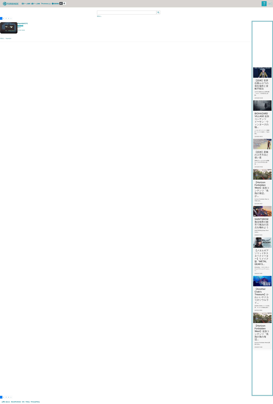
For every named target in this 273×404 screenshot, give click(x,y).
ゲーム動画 (27, 3)
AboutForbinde (16, 402)
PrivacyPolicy (35, 402)
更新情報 (56, 3)
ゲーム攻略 (36, 3)
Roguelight (8, 38)
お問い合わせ (6, 402)
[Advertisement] (262, 43)
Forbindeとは (46, 3)
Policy (28, 402)
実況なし (2, 38)
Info (23, 402)
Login (269, 3)
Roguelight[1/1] (23, 23)
